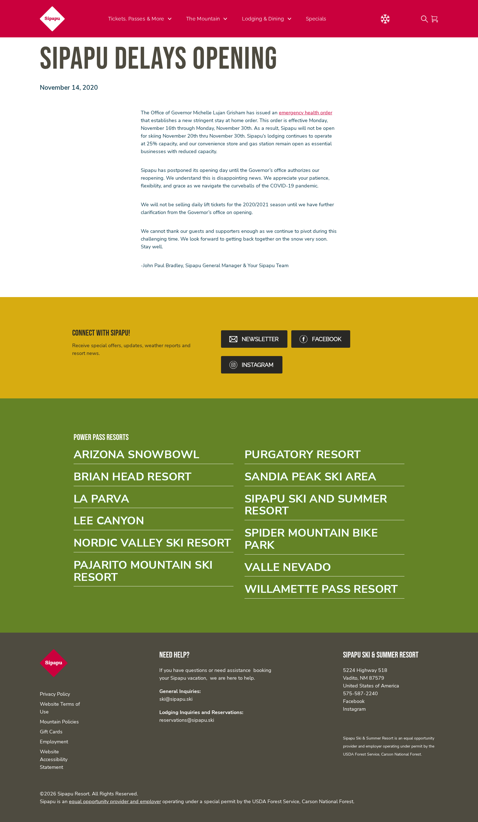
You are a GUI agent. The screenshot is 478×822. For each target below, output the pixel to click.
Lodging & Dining (263, 19)
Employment (54, 741)
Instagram (354, 709)
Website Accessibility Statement (53, 759)
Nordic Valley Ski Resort (153, 544)
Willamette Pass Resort (324, 591)
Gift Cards (51, 731)
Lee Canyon (153, 522)
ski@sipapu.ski (176, 699)
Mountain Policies (59, 721)
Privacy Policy (55, 694)
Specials (316, 19)
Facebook (354, 701)
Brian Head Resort (153, 478)
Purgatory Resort (324, 456)
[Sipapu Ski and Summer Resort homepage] (56, 18)
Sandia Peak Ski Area (324, 478)
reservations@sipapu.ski (186, 720)
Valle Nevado (324, 569)
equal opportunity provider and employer (115, 801)
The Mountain (203, 19)
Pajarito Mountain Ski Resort (153, 572)
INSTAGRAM (258, 365)
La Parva (153, 500)
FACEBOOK (326, 339)
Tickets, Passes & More (136, 19)
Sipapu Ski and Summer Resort (324, 506)
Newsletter (260, 339)
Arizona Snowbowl (153, 456)
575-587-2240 (360, 693)
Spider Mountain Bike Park (324, 540)
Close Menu (467, 49)
